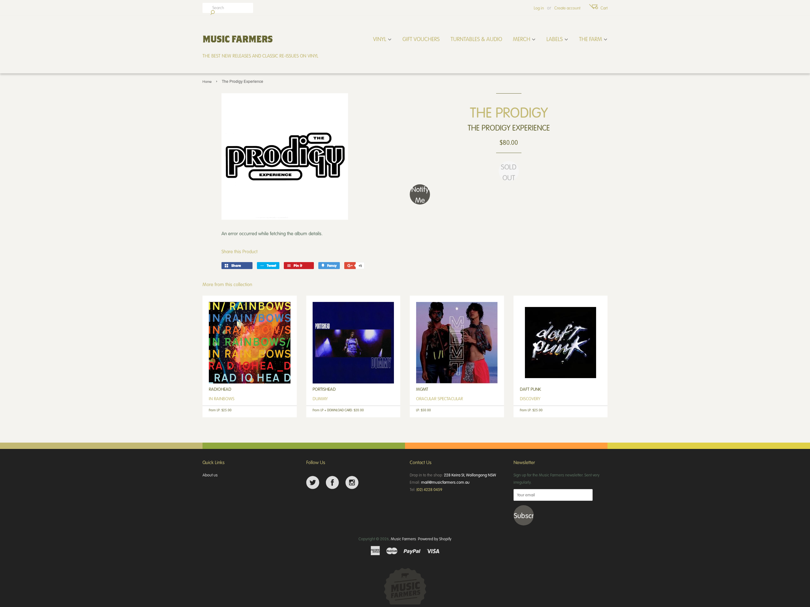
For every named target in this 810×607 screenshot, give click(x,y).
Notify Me (420, 194)
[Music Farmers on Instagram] (352, 482)
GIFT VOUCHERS (421, 39)
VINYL (380, 39)
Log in (539, 8)
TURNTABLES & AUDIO (476, 39)
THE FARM (591, 39)
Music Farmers (403, 539)
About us (210, 475)
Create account (567, 8)
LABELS (555, 39)
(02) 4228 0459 (429, 489)
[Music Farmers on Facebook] (332, 482)
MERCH (522, 39)
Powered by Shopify (435, 539)
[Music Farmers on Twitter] (312, 482)
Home (207, 81)
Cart (604, 8)
